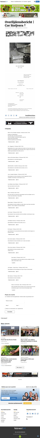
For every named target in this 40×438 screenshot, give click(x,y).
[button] (6, 115)
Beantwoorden (12, 141)
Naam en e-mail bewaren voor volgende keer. (14, 308)
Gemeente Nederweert (8, 365)
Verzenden (9, 311)
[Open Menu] (38, 1)
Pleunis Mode (7, 343)
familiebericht (21, 117)
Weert (34, 117)
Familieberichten (30, 115)
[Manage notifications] (38, 436)
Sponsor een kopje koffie (31, 386)
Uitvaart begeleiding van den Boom (28, 117)
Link (17, 141)
